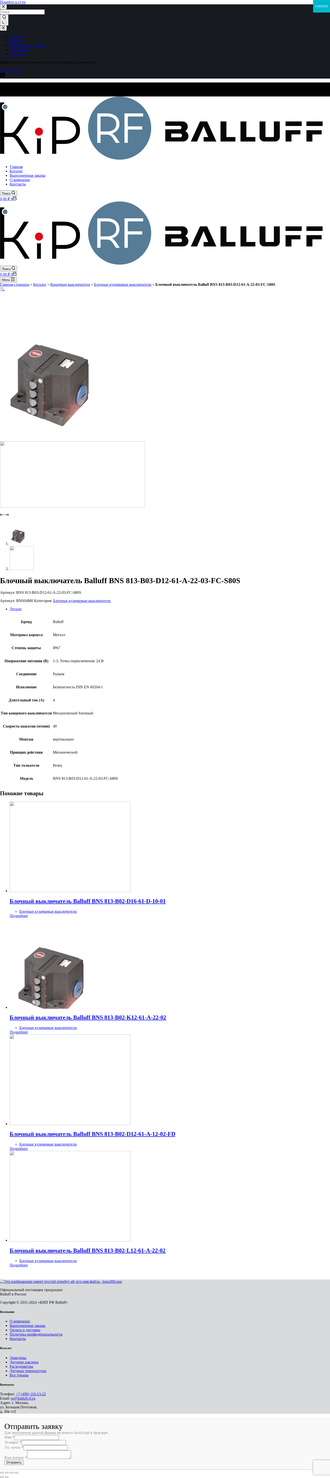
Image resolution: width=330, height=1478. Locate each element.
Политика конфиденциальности (36, 1334)
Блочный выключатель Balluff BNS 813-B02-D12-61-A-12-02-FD (92, 1134)
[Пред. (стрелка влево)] (2, 1477)
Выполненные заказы (27, 1326)
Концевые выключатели (70, 284)
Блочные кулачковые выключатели (122, 284)
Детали (16, 609)
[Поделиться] (7, 1472)
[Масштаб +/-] (16, 1472)
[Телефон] (2, 76)
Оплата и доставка (25, 1330)
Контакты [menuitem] (18, 54)
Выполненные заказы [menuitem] (27, 45)
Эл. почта (13, 1447)
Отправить (14, 1462)
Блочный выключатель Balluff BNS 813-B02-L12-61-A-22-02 (87, 1250)
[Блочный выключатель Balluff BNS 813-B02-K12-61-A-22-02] (70, 1007)
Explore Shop (10, 70)
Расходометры (21, 1366)
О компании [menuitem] (20, 50)
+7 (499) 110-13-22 (31, 1394)
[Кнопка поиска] (4, 20)
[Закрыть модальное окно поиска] (3, 6)
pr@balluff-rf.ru (23, 1398)
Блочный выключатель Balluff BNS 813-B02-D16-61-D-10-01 (88, 901)
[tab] (170, 609)
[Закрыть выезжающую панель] (3, 28)
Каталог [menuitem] (16, 41)
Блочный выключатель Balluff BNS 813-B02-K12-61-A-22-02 (88, 1017)
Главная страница (14, 284)
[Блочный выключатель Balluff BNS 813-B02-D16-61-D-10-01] (70, 891)
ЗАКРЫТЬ (321, 6)
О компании (20, 1321)
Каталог (39, 284)
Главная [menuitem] (16, 37)
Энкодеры (18, 1358)
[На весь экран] (12, 1472)
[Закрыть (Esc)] (2, 1472)
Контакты (18, 1339)
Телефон (12, 1442)
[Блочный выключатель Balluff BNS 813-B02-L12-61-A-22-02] (70, 1240)
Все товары (19, 1375)
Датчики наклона (24, 1362)
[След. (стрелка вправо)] (7, 1477)
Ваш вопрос (15, 1458)
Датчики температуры (28, 1371)
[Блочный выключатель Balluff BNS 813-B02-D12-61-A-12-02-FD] (70, 1124)
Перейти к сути (13, 2)
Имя (9, 1437)
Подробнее (19, 916)
